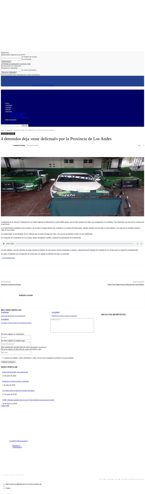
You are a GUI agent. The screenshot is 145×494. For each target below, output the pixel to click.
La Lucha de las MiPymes (19, 117)
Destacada (11, 133)
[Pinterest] (38, 151)
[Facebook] (21, 151)
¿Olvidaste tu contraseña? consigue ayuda (16, 64)
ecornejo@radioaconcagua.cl (19, 441)
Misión (12, 121)
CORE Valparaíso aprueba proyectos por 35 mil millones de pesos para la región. (28, 400)
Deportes (8, 109)
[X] (30, 151)
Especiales (8, 111)
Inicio (7, 103)
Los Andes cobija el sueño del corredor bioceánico (16, 323)
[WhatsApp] (46, 151)
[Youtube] (26, 459)
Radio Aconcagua (10, 119)
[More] (54, 151)
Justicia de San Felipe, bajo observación (13, 316)
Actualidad (8, 105)
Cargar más (5, 406)
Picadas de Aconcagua (18, 113)
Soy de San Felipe (16, 115)
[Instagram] (9, 459)
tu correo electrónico (29, 70)
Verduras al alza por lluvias (11, 284)
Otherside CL (16, 446)
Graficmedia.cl (17, 447)
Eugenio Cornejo (19, 145)
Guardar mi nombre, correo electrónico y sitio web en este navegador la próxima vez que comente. (39, 358)
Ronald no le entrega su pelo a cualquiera (64, 316)
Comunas (8, 107)
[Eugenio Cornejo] (6, 145)
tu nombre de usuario (29, 57)
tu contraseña (26, 59)
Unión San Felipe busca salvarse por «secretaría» (126, 284)
